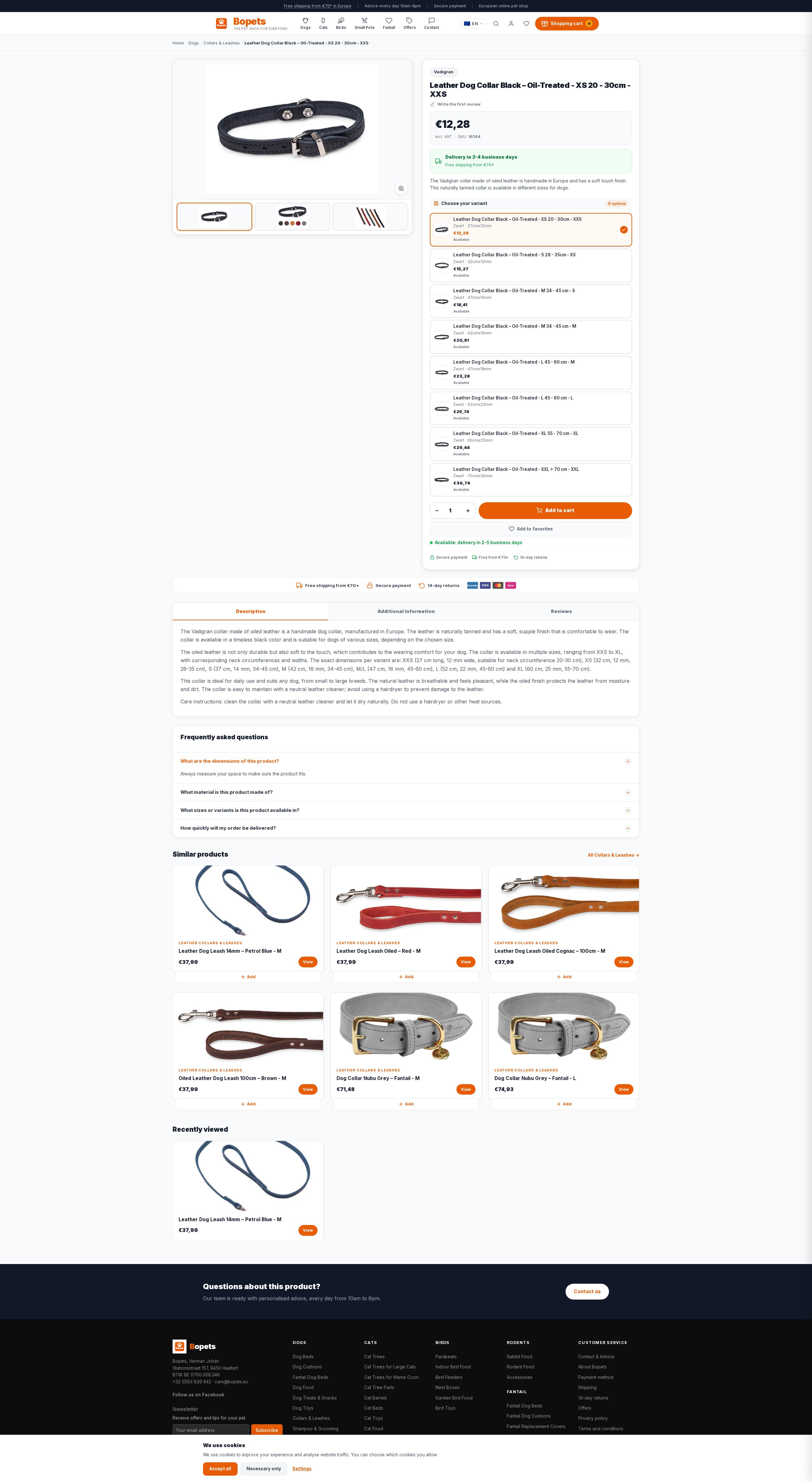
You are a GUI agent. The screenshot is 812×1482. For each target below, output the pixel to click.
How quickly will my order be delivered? (228, 828)
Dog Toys (303, 1408)
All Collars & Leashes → (613, 855)
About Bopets (592, 1366)
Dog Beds (303, 1356)
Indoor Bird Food (453, 1366)
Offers (584, 1408)
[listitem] (214, 217)
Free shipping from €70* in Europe (317, 5)
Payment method (595, 1377)
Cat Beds (373, 1408)
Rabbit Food (519, 1356)
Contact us (587, 1291)
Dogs (194, 42)
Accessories (520, 1377)
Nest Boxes (447, 1387)
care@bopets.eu (231, 1381)
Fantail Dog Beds (310, 1377)
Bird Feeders (448, 1377)
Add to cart (559, 510)
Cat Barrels (375, 1397)
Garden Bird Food (454, 1397)
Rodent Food (520, 1366)
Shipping (587, 1387)
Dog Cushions (307, 1366)
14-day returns (593, 1397)
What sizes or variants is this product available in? (239, 810)
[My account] (511, 23)
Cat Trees (374, 1356)
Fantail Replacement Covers (536, 1426)
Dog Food (303, 1387)
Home (178, 42)
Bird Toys (445, 1408)
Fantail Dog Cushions (529, 1416)
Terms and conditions (600, 1428)
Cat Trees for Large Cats (390, 1366)
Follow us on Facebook (198, 1394)
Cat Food (373, 1428)
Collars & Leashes (222, 42)
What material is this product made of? (226, 792)
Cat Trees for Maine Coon (391, 1377)
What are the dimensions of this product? (229, 761)
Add (251, 976)
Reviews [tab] (561, 611)
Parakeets (446, 1356)
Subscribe (267, 1430)
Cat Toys (373, 1418)
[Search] (495, 23)
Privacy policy (593, 1418)
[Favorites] (526, 23)
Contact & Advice (596, 1356)
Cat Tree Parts (379, 1387)
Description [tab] (250, 611)
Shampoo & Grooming (315, 1428)
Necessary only (263, 1468)
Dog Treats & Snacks (315, 1397)
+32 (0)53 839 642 (192, 1381)
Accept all (220, 1468)
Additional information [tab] (406, 611)
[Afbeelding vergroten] (401, 188)
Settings (301, 1468)
